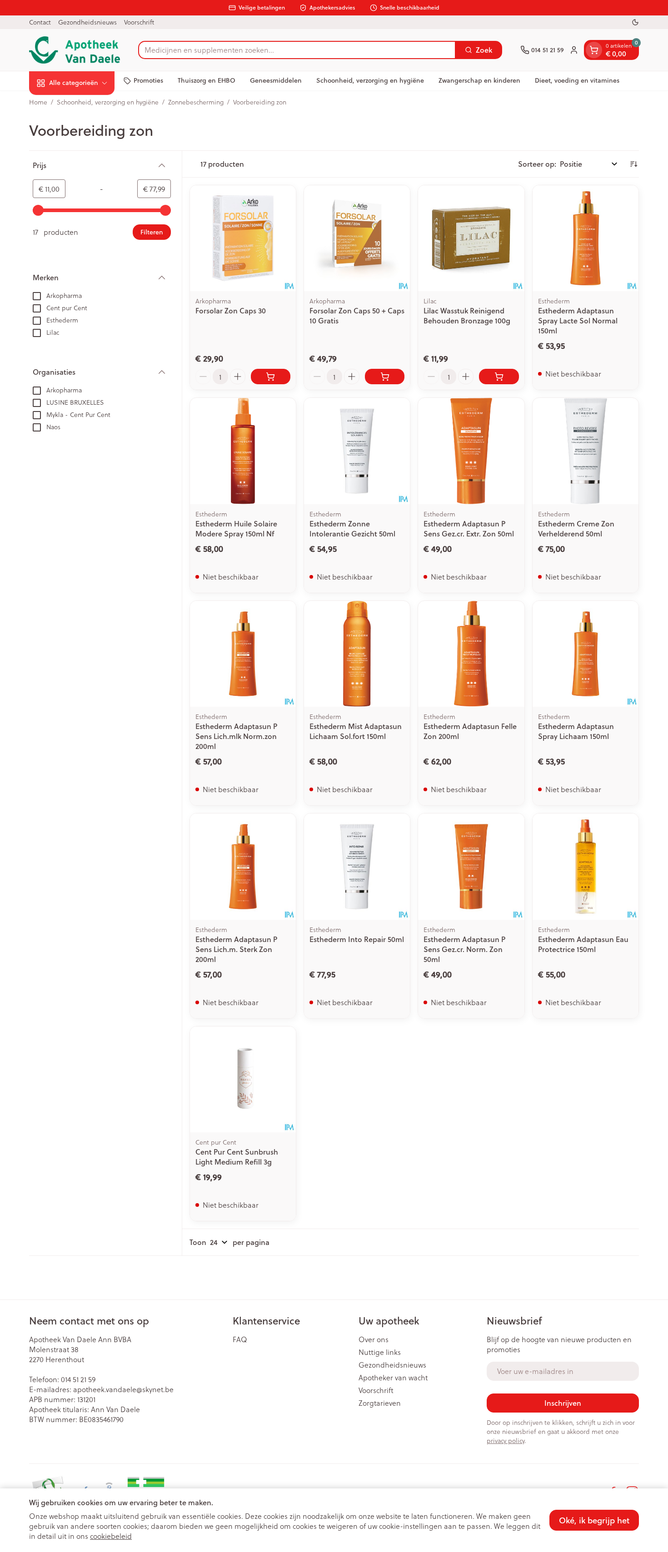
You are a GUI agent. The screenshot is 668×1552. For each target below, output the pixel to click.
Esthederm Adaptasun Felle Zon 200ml (470, 731)
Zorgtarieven (380, 1403)
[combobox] (297, 50)
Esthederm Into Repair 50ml (356, 939)
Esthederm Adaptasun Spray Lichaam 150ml (576, 731)
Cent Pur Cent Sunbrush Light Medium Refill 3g (236, 1156)
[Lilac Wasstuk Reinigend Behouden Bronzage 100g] (471, 238)
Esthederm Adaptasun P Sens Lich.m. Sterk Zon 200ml (236, 949)
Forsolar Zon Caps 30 (230, 310)
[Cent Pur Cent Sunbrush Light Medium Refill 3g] (243, 1079)
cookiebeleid (111, 1536)
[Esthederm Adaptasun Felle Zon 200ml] (471, 654)
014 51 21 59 (78, 1379)
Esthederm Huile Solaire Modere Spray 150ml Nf (236, 528)
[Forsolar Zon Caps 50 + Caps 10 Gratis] (357, 238)
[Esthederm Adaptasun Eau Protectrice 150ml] (585, 866)
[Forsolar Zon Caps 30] (243, 238)
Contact (40, 22)
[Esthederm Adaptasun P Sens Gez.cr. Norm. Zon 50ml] (471, 866)
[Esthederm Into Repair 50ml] (357, 866)
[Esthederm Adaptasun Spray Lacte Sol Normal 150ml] (585, 238)
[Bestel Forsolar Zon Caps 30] (270, 376)
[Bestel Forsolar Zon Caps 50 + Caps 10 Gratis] (384, 376)
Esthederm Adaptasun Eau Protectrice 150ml (583, 944)
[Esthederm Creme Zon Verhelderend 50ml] (585, 451)
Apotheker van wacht (393, 1378)
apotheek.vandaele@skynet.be (123, 1389)
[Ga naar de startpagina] (74, 50)
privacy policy (505, 1440)
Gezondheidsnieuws (87, 22)
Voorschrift (139, 22)
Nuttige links (380, 1352)
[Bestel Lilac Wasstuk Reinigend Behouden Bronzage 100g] (498, 376)
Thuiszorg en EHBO (206, 80)
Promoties (148, 80)
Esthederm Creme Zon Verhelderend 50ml (576, 528)
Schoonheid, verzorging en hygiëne (370, 80)
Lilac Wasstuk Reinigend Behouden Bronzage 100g (467, 315)
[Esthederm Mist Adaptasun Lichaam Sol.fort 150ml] (357, 654)
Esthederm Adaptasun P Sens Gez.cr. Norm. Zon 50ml (464, 949)
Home (38, 102)
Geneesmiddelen (276, 80)
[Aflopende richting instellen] (633, 164)
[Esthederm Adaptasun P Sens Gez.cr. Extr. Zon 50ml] (471, 451)
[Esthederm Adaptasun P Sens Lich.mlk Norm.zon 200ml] (243, 654)
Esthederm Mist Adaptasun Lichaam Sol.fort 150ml (355, 731)
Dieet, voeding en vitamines (577, 80)
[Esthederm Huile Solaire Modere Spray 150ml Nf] (243, 451)
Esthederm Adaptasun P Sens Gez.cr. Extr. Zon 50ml (469, 528)
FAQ (240, 1339)
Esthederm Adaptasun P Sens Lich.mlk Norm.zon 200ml (236, 736)
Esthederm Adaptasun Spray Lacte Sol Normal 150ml (578, 320)
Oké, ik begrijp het (594, 1520)
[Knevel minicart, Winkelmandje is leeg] (594, 50)
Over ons (374, 1339)
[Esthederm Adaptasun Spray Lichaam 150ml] (585, 654)
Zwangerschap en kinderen (479, 80)
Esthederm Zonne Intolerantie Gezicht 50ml (352, 528)
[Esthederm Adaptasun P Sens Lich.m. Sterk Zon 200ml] (243, 866)
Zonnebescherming (196, 102)
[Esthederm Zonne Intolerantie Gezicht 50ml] (357, 451)
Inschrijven (562, 1403)
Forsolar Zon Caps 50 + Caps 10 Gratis (356, 315)
